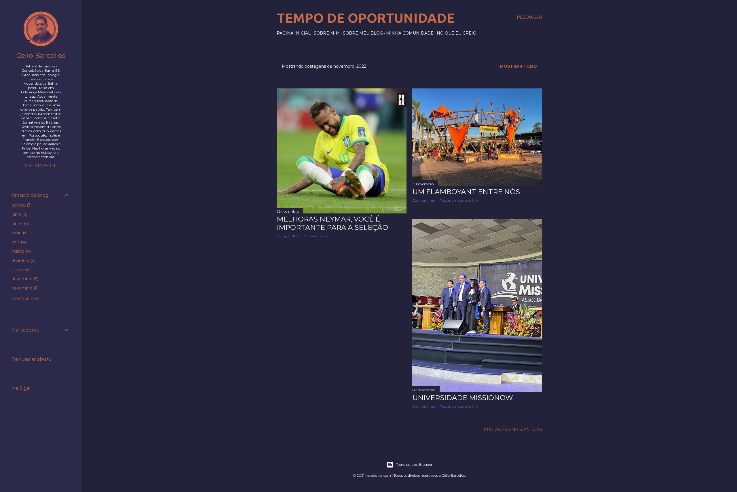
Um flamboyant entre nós (466, 192)
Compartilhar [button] (288, 236)
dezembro (24, 278)
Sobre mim (327, 33)
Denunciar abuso (31, 359)
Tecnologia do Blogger (414, 464)
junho (20, 223)
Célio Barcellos (41, 55)
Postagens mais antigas (513, 429)
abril (18, 242)
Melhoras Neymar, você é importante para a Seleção (332, 223)
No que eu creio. (457, 33)
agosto (21, 205)
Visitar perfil (41, 165)
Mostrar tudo (518, 66)
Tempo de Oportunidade (366, 17)
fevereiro (23, 260)
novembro (24, 288)
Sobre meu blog (363, 33)
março (21, 251)
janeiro (20, 269)
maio (19, 232)
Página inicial (294, 33)
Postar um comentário (459, 200)
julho (19, 214)
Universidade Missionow (462, 397)
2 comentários (316, 236)
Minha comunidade (410, 33)
